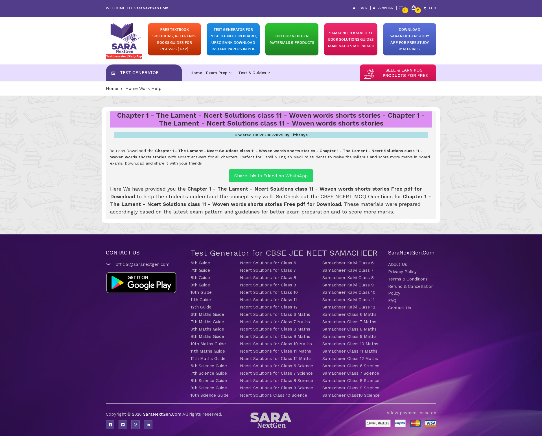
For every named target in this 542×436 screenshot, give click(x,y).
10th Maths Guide (208, 343)
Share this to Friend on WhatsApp (271, 175)
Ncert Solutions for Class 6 (268, 263)
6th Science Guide (209, 365)
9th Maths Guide (207, 336)
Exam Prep (217, 72)
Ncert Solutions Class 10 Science (273, 395)
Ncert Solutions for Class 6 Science (276, 365)
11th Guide (201, 299)
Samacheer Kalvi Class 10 (348, 292)
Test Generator (139, 72)
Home (196, 72)
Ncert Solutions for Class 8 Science (276, 380)
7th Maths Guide (207, 321)
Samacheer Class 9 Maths (349, 336)
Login (361, 8)
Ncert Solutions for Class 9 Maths (275, 336)
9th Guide (200, 285)
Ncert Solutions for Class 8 (268, 277)
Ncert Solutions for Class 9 (268, 285)
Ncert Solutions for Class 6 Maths (275, 314)
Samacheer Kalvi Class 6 (348, 263)
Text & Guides (252, 72)
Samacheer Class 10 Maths (350, 343)
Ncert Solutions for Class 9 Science (276, 387)
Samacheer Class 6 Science (350, 365)
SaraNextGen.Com (162, 414)
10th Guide (201, 292)
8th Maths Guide (207, 329)
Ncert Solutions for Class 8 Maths (275, 329)
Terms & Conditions (408, 279)
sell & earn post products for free (405, 73)
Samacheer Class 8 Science (350, 380)
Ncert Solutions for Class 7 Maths (275, 321)
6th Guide (200, 263)
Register (384, 8)
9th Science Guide (209, 387)
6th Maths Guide (207, 314)
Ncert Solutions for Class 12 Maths (276, 358)
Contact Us (399, 307)
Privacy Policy (402, 271)
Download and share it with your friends (163, 163)
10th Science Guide (210, 395)
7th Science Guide (209, 373)
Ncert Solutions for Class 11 (268, 299)
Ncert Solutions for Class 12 (269, 307)
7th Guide (200, 270)
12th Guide (201, 307)
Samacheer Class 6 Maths (349, 314)
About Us (397, 264)
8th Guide (200, 277)
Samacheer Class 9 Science (350, 387)
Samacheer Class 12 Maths (350, 358)
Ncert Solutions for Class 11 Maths (275, 351)
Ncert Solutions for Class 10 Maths (276, 343)
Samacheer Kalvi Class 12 (348, 307)
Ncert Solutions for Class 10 (269, 292)
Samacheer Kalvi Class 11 (348, 299)
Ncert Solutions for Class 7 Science (276, 373)
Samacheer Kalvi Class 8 (348, 277)
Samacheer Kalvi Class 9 (348, 285)
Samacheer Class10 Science (351, 395)
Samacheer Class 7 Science (350, 373)
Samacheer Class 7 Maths (349, 321)
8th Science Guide (209, 380)
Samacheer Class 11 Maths (349, 351)
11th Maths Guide (208, 351)
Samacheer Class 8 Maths (349, 329)
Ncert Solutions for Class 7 (268, 270)
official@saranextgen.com (142, 264)
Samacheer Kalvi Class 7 (347, 270)
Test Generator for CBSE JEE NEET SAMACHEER (284, 253)
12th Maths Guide (208, 358)
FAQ (392, 300)
